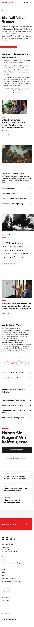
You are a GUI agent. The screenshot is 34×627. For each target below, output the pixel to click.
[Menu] (31, 2)
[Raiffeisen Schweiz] (7, 2)
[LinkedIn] (3, 538)
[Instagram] (11, 538)
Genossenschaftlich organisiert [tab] (14, 199)
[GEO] (26, 524)
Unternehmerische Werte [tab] (12, 378)
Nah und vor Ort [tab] (8, 189)
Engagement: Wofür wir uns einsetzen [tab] (13, 411)
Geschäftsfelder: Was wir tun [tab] (13, 400)
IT (9, 614)
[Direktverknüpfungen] (24, 2)
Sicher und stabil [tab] (8, 194)
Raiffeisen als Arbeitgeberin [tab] (13, 418)
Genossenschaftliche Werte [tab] (13, 373)
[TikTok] (15, 538)
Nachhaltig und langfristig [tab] (12, 204)
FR (6, 614)
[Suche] (27, 2)
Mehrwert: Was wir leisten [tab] (12, 405)
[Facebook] (7, 538)
